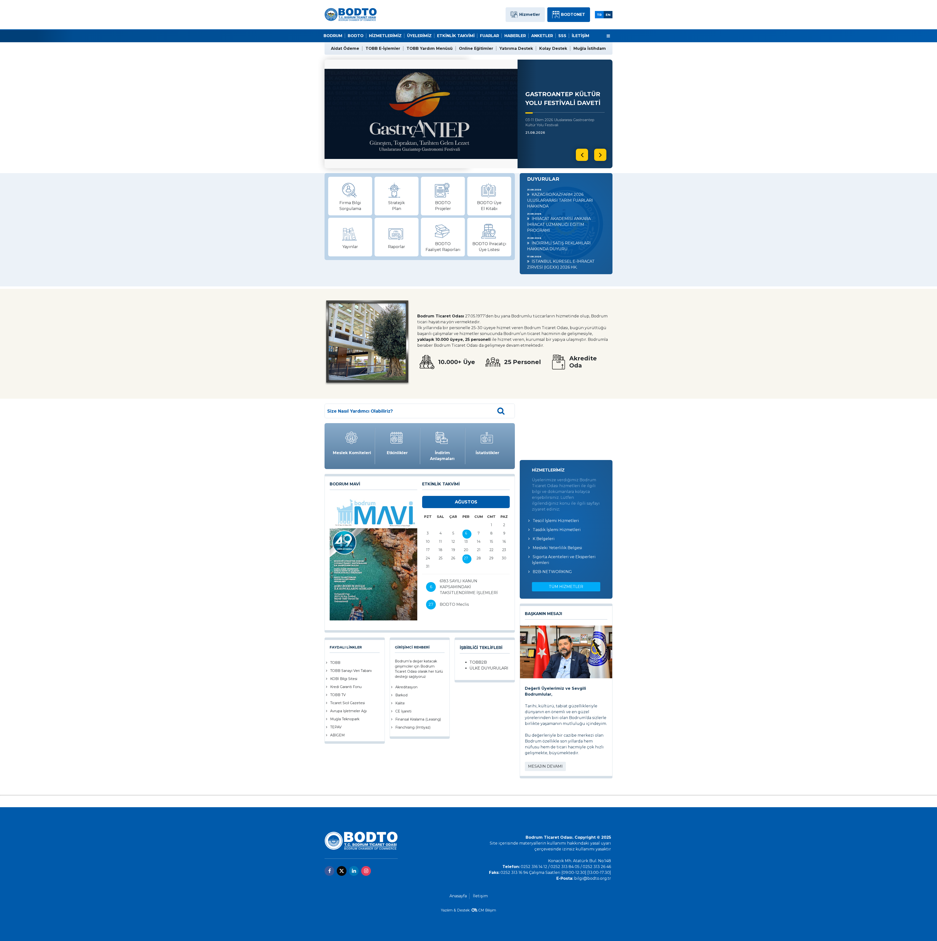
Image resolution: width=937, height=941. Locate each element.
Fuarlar (489, 35)
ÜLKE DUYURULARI (488, 668)
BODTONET (573, 14)
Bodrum (333, 35)
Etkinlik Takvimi (456, 35)
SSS (562, 35)
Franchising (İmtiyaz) (412, 727)
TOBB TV (338, 695)
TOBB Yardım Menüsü (430, 48)
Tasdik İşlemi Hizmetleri (557, 529)
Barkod (401, 695)
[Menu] (608, 36)
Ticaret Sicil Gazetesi (347, 703)
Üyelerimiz (419, 35)
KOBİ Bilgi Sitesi (343, 679)
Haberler (515, 35)
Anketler (542, 35)
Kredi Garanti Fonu (346, 687)
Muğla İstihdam (589, 48)
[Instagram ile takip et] (366, 871)
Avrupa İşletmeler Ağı (348, 711)
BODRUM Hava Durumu (566, 429)
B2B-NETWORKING (552, 571)
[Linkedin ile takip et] (354, 871)
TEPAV (336, 727)
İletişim (580, 35)
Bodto (356, 35)
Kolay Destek (553, 48)
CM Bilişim (487, 910)
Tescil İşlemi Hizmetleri (556, 520)
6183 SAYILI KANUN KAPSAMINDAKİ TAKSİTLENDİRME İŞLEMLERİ (469, 587)
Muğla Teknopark (344, 719)
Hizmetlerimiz (385, 35)
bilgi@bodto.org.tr (592, 878)
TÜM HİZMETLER (566, 586)
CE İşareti (403, 711)
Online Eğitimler (476, 48)
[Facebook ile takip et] (329, 871)
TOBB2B (478, 662)
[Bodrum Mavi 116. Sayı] (373, 558)
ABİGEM (337, 735)
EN (608, 15)
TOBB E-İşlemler (383, 48)
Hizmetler (529, 14)
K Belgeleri (544, 538)
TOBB (335, 662)
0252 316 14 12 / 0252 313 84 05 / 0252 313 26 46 (566, 866)
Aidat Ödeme (345, 48)
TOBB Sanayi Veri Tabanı (351, 671)
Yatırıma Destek (516, 48)
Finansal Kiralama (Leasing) (418, 719)
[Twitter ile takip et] (341, 871)
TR (599, 15)
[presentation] (582, 155)
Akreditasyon (406, 687)
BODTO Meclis (454, 604)
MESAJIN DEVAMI (545, 766)
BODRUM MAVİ (345, 484)
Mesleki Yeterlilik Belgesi (557, 547)
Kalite (400, 703)
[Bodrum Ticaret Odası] (351, 14)
